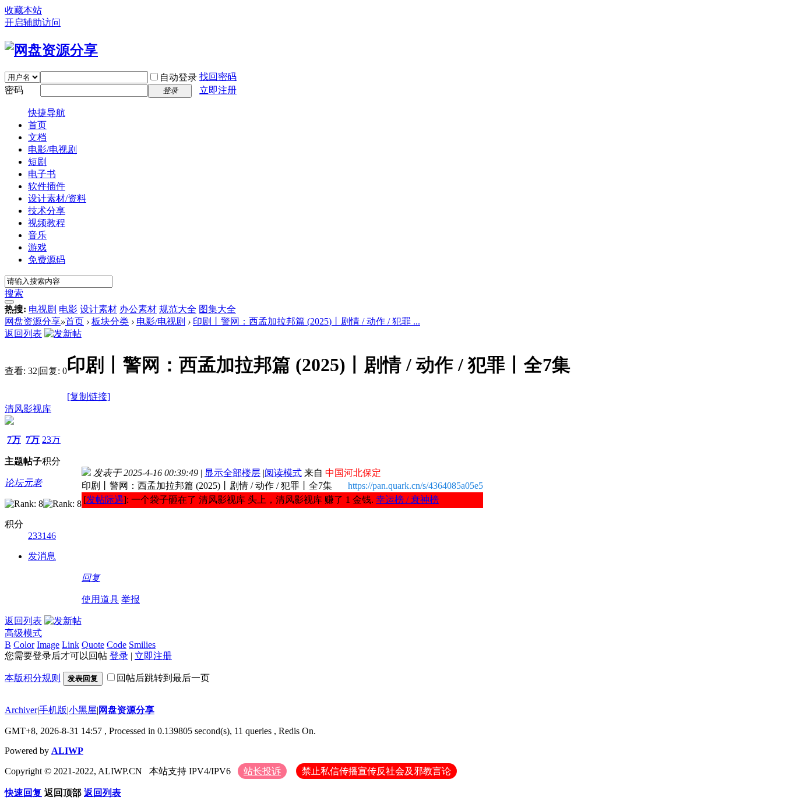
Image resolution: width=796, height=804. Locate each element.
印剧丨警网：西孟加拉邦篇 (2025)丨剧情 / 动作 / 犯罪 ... (306, 321)
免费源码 (46, 260)
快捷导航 (46, 113)
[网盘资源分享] (51, 50)
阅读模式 (283, 473)
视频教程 (46, 223)
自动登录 (178, 77)
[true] (9, 302)
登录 (119, 656)
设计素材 (98, 309)
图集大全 (217, 309)
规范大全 (177, 309)
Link (70, 645)
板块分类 (110, 321)
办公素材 (138, 309)
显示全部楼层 (232, 473)
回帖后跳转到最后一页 (163, 678)
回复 (91, 578)
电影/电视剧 (52, 149)
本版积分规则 (33, 678)
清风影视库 (28, 409)
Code (116, 645)
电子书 (42, 174)
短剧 (37, 162)
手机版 (53, 710)
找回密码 (218, 77)
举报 (130, 599)
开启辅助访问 (33, 22)
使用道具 (100, 599)
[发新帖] (63, 333)
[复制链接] (88, 396)
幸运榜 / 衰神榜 (407, 500)
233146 (42, 536)
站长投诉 (262, 771)
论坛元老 (23, 483)
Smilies (142, 645)
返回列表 (23, 333)
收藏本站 (23, 10)
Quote (93, 645)
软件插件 (46, 186)
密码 (14, 90)
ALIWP (67, 751)
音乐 (37, 235)
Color (23, 645)
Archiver (21, 710)
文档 (37, 137)
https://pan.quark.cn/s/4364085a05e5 (415, 486)
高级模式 (23, 633)
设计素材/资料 (57, 198)
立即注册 (218, 90)
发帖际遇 (105, 500)
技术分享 (46, 211)
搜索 (14, 293)
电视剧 (43, 309)
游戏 (37, 247)
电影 (68, 309)
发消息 (42, 556)
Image (48, 645)
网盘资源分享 (33, 321)
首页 (37, 125)
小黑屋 (83, 710)
